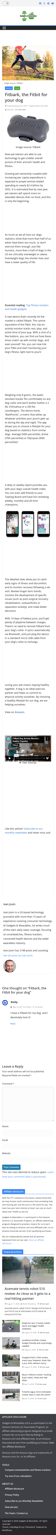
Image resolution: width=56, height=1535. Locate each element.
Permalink (39, 1007)
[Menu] (4, 28)
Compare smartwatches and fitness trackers (28, 1469)
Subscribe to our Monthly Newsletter (24, 1500)
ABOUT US (7, 1483)
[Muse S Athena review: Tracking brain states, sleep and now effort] (11, 1379)
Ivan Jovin (10, 109)
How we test (11, 1507)
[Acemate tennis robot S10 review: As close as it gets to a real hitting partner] (28, 1270)
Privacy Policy (12, 1494)
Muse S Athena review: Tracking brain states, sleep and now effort (36, 1377)
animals (9, 88)
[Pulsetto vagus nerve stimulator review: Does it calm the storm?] (11, 1395)
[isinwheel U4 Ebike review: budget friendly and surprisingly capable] (11, 1345)
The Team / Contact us (16, 1513)
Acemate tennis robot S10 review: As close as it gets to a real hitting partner (27, 1293)
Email (5, 1140)
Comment (8, 1083)
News (17, 88)
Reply (12, 1023)
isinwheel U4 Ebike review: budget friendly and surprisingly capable (37, 1343)
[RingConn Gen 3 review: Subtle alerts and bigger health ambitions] (11, 1327)
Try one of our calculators (18, 1476)
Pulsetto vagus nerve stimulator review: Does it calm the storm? (36, 1393)
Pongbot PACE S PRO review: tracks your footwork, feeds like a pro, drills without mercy (36, 1360)
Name (5, 1126)
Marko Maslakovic (29, 1304)
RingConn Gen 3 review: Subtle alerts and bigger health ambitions (36, 1326)
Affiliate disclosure (14, 1488)
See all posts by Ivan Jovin (18, 955)
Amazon (19, 712)
